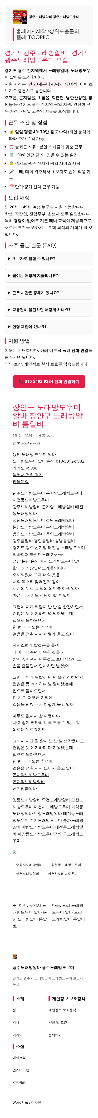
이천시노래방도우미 (63, 873)
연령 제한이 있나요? (29, 326)
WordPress (21, 1102)
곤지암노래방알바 (29, 781)
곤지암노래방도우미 (31, 774)
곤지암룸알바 (25, 788)
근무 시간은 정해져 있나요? (35, 292)
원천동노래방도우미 (66, 864)
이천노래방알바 (27, 873)
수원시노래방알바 (29, 864)
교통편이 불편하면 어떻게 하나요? (41, 309)
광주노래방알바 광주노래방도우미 (54, 17)
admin (51, 435)
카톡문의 (21, 481)
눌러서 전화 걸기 (28, 474)
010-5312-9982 (28, 443)
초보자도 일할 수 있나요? (33, 258)
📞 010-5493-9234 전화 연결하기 (49, 381)
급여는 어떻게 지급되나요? (35, 275)
